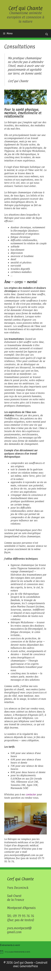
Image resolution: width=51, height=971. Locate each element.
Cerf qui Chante (25, 8)
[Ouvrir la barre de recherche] (46, 34)
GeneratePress (29, 966)
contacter (31, 794)
